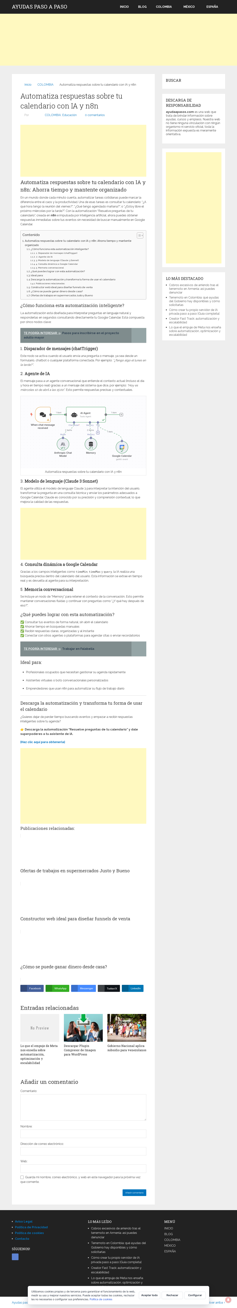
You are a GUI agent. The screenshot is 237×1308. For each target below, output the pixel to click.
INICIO (124, 7)
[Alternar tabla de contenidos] (138, 235)
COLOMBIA (164, 7)
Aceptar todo (149, 1295)
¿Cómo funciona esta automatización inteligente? (60, 249)
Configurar (195, 1295)
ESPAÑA (212, 7)
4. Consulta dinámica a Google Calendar (57, 264)
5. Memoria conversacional (50, 267)
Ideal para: (37, 275)
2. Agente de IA (44, 256)
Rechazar (172, 1295)
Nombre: (26, 1126)
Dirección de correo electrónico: (42, 1144)
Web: (23, 1161)
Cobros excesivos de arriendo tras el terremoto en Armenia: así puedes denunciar (193, 288)
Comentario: (28, 1091)
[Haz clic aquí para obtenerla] (42, 742)
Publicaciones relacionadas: (50, 283)
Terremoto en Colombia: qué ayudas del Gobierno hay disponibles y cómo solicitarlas (194, 301)
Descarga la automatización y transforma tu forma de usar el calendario (73, 279)
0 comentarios (95, 115)
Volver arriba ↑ (215, 1302)
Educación (69, 115)
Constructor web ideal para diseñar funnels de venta (62, 287)
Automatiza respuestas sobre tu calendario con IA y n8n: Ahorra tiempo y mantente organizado (78, 243)
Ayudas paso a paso (39, 6)
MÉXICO (189, 7)
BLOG (142, 7)
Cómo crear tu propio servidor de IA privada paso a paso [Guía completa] (194, 311)
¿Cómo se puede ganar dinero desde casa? (57, 291)
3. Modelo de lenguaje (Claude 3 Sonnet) (57, 260)
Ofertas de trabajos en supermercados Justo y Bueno (62, 295)
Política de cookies (101, 1299)
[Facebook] (15, 1256)
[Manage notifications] (228, 1300)
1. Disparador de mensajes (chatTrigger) (56, 253)
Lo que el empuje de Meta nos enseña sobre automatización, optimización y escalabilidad (195, 331)
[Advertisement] (118, 40)
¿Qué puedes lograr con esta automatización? (58, 271)
